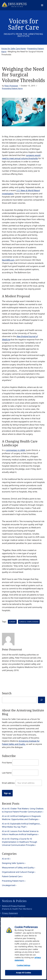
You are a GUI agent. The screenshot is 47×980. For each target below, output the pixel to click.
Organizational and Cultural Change (18, 872)
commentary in (15, 450)
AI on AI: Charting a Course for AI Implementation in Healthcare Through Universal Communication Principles (19, 841)
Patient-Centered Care (12, 876)
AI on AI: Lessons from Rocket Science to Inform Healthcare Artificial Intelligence (20, 833)
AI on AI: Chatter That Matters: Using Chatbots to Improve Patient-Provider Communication (22, 810)
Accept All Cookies (23, 972)
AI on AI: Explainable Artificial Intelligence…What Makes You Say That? (21, 825)
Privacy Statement (10, 913)
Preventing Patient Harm (12, 88)
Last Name (6, 772)
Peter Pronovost (11, 86)
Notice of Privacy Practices (13, 906)
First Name (7, 762)
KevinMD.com (8, 260)
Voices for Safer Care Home (13, 48)
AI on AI (5, 858)
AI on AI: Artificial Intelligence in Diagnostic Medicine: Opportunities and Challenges (21, 817)
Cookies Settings (23, 965)
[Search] (41, 700)
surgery (12, 622)
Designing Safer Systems (13, 863)
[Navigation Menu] (42, 5)
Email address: (8, 783)
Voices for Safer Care (23, 24)
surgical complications (28, 622)
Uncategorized (8, 885)
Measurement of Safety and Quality (18, 867)
